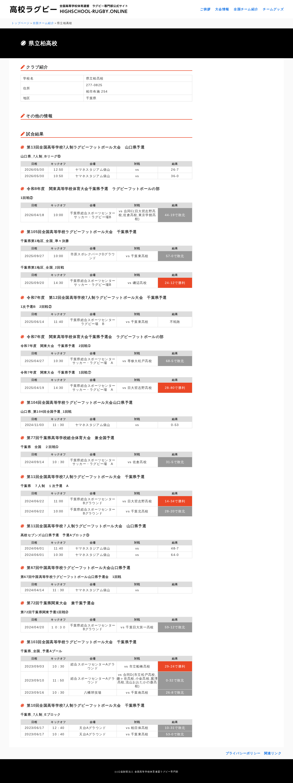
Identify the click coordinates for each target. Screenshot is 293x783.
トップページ (20, 23)
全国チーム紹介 (246, 9)
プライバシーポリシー (243, 753)
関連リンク (273, 753)
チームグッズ (273, 9)
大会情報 (222, 9)
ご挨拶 (205, 9)
